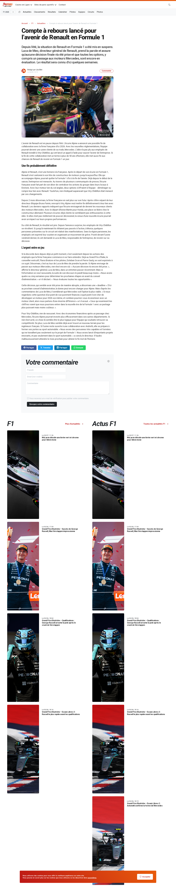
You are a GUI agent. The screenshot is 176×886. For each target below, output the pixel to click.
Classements (39, 12)
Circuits (91, 12)
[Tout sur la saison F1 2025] (19, 12)
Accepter (146, 876)
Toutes (154, 424)
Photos (100, 12)
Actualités (27, 12)
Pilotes (73, 12)
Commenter (106, 71)
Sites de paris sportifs (44, 5)
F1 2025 (6, 12)
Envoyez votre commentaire (41, 404)
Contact (62, 5)
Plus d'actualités (73, 424)
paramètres (92, 878)
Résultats (52, 12)
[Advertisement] (149, 38)
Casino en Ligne (22, 5)
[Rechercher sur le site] (169, 4)
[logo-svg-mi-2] (7, 5)
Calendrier (62, 12)
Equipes (81, 12)
